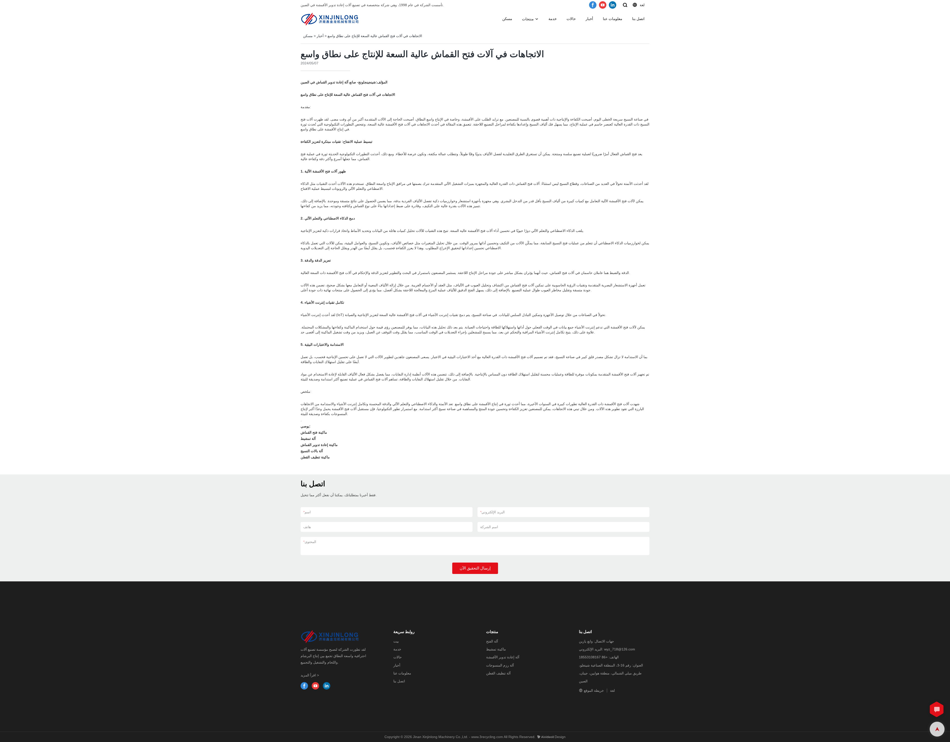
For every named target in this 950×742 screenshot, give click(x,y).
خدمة (552, 19)
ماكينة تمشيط (496, 649)
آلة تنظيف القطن (498, 673)
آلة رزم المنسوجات (500, 665)
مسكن (507, 19)
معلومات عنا (612, 19)
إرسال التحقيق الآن (475, 568)
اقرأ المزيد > (310, 675)
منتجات (528, 19)
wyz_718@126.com (619, 649)
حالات (571, 19)
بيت (396, 641)
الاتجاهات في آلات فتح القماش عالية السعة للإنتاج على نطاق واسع (375, 36)
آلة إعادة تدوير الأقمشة (502, 657)
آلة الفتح (492, 641)
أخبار (589, 19)
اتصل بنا (638, 19)
